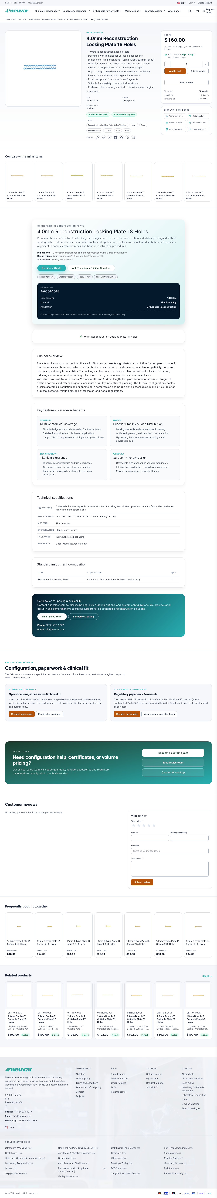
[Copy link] (127, 137)
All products (188, 1074)
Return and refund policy (89, 1087)
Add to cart (175, 71)
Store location (118, 1074)
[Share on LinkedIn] (115, 137)
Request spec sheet (21, 714)
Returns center (118, 1091)
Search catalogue (191, 1108)
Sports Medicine (153, 11)
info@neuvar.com (35, 3)
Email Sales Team (52, 616)
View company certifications (159, 714)
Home (7, 19)
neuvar (134, 125)
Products (17, 19)
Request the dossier (127, 714)
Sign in (192, 3)
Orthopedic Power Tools (106, 11)
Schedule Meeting (83, 616)
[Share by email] (103, 137)
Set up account (154, 1074)
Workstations (132, 11)
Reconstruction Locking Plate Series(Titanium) (44, 19)
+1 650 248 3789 (27, 1120)
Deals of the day (119, 1078)
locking (108, 130)
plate (118, 130)
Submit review (142, 882)
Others (185, 1099)
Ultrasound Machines (192, 1078)
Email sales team (173, 762)
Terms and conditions (87, 1083)
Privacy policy (83, 1078)
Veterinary (173, 11)
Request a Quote (51, 268)
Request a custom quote (173, 752)
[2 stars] (138, 825)
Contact (80, 1091)
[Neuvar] (17, 11)
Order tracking (118, 1083)
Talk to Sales (186, 82)
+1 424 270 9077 (15, 3)
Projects (80, 1096)
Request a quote (154, 1083)
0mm (143, 125)
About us (80, 1074)
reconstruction (94, 130)
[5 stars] (154, 825)
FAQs (113, 1087)
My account (152, 1078)
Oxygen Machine (190, 1103)
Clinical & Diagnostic (46, 11)
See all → (207, 976)
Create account (205, 3)
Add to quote (198, 71)
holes (127, 130)
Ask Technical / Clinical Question (91, 268)
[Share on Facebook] (121, 137)
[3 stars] (143, 825)
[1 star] (133, 825)
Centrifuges (188, 1083)
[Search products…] (190, 11)
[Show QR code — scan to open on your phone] (133, 137)
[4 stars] (148, 825)
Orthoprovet (94, 32)
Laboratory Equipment (75, 11)
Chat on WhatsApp (173, 772)
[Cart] (197, 11)
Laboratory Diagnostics (194, 1095)
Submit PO (151, 1087)
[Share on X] (109, 137)
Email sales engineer (49, 714)
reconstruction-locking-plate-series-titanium (107, 125)
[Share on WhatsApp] (97, 137)
